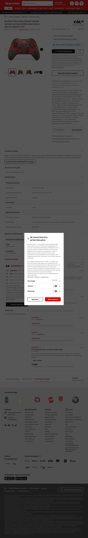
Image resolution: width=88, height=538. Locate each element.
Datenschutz (30, 277)
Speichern (35, 299)
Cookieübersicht (45, 277)
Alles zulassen (53, 299)
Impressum (37, 277)
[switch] (55, 286)
